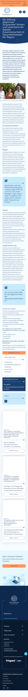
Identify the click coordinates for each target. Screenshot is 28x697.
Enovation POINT (8, 369)
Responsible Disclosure (8, 683)
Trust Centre (5, 678)
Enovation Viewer (8, 362)
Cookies (4, 685)
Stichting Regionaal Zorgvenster (12, 364)
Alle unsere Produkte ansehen (10, 618)
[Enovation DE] (14, 600)
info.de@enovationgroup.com (10, 650)
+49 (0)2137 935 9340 (8, 649)
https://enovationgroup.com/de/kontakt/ (14, 387)
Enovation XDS (8, 371)
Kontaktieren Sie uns (14, 352)
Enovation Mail (8, 367)
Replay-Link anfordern (25, 3)
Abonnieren (14, 566)
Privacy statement (7, 681)
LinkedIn (7, 389)
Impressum (5, 676)
